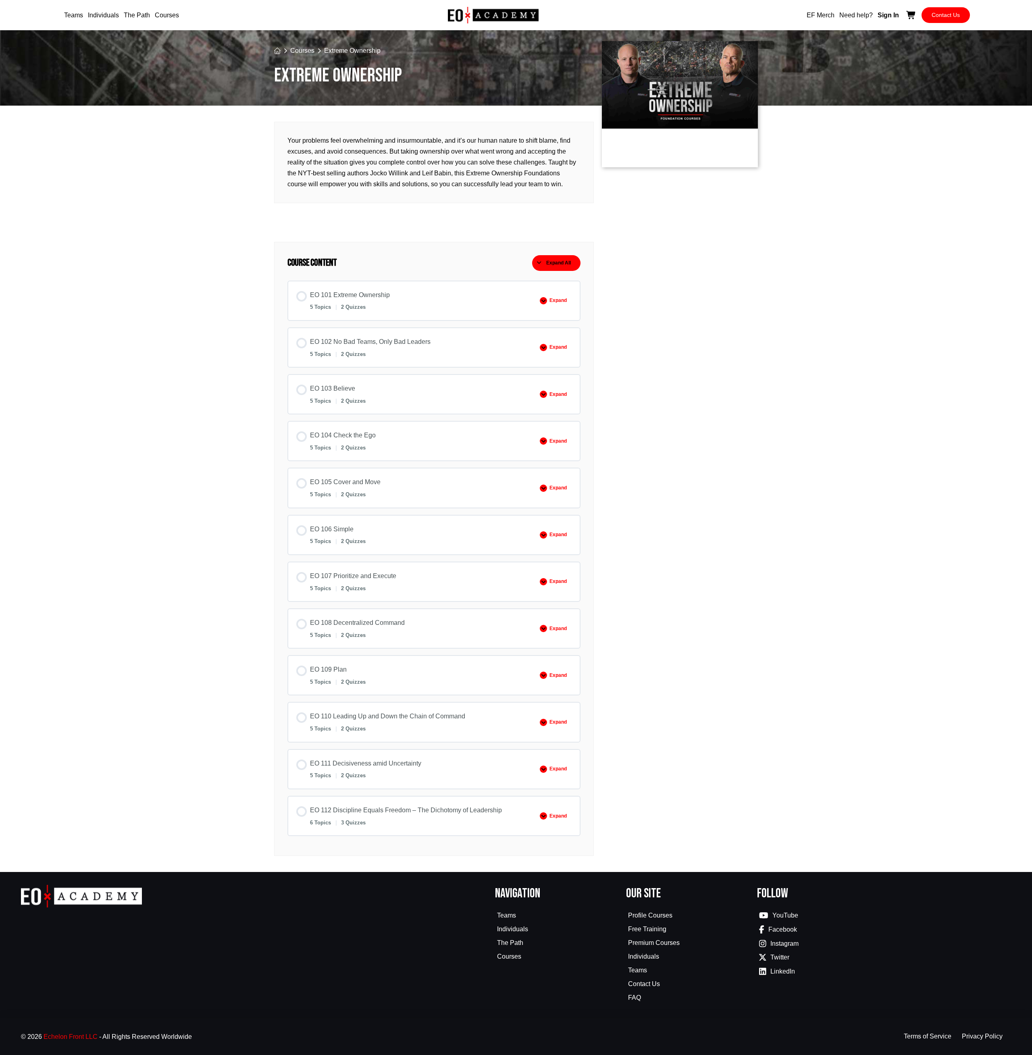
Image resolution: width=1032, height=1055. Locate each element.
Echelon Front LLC (71, 1036)
